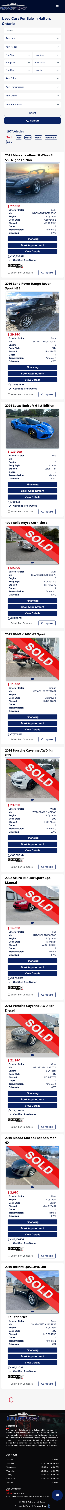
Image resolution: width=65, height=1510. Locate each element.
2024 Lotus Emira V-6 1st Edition (29, 405)
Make (28, 137)
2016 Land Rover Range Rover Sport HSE (28, 285)
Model (38, 137)
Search (34, 120)
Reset (32, 112)
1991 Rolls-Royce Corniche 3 (26, 523)
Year (19, 137)
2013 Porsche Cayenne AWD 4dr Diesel (29, 1008)
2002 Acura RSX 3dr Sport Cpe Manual (28, 880)
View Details (32, 251)
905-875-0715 (15, 1493)
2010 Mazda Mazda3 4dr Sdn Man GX (30, 1140)
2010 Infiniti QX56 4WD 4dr (25, 1267)
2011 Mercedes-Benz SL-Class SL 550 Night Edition (29, 157)
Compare (47, 272)
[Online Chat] (57, 1495)
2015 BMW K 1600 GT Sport (25, 634)
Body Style (50, 137)
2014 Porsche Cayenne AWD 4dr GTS (29, 752)
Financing (32, 238)
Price (9, 142)
